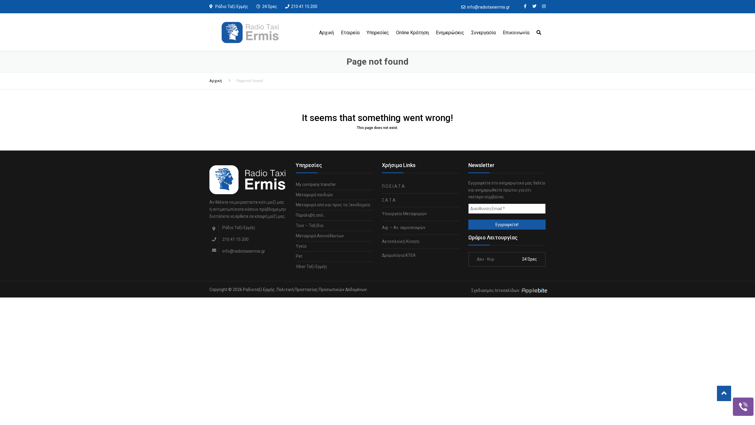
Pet (299, 256)
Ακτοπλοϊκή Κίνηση (400, 241)
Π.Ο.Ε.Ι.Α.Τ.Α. (394, 186)
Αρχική (326, 32)
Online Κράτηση (412, 32)
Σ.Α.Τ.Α (388, 200)
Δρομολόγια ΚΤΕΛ (399, 255)
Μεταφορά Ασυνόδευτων (320, 235)
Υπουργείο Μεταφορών (404, 213)
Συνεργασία (483, 32)
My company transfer (316, 184)
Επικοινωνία (516, 32)
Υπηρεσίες (378, 32)
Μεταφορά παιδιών (314, 194)
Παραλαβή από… (311, 215)
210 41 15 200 (304, 6)
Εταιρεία (350, 32)
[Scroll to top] (724, 393)
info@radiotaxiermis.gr (488, 7)
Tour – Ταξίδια (309, 225)
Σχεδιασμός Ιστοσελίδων (495, 290)
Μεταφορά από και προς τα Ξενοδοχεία (333, 204)
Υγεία (301, 246)
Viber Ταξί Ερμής (311, 266)
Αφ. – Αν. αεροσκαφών (404, 227)
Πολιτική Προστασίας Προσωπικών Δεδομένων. (322, 289)
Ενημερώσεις (450, 32)
